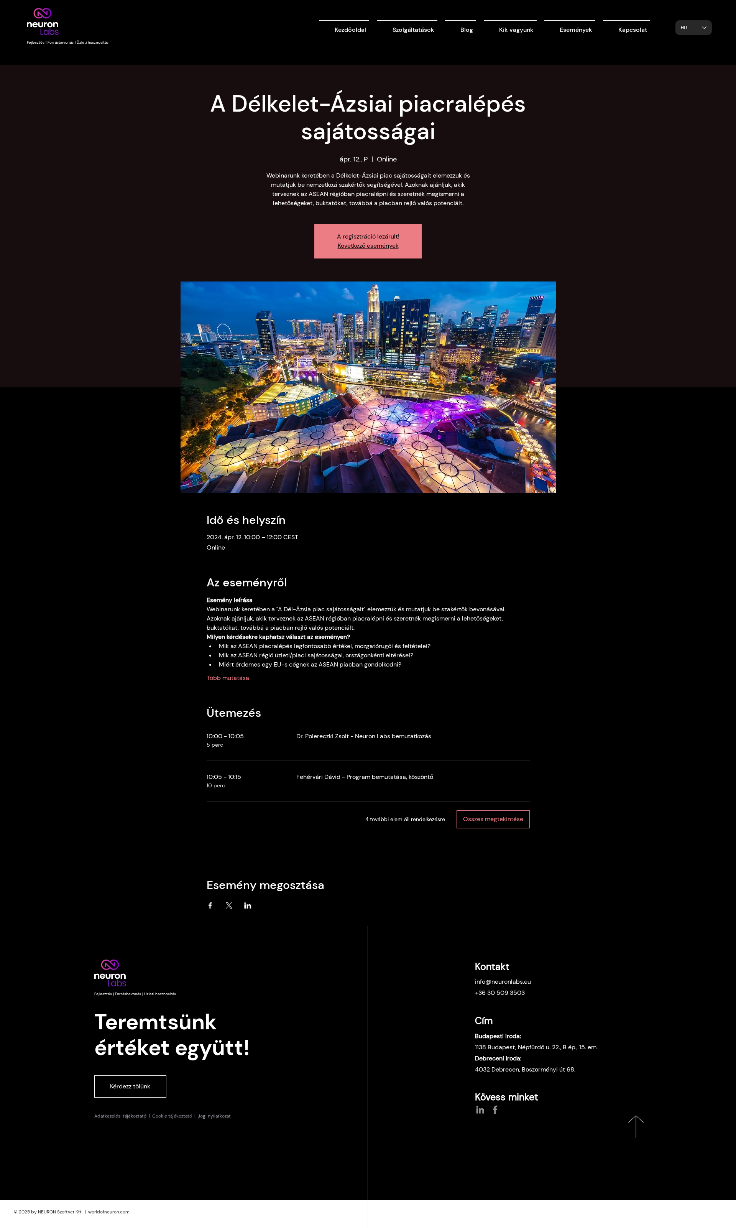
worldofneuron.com (109, 1212)
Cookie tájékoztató (172, 1116)
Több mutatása (228, 678)
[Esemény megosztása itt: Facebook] (210, 905)
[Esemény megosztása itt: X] (229, 905)
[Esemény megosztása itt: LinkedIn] (247, 905)
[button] (407, 26)
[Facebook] (495, 1109)
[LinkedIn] (480, 1109)
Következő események (368, 246)
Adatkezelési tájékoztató (120, 1116)
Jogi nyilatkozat (214, 1116)
